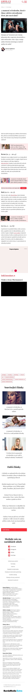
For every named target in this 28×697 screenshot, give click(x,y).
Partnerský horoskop (16, 588)
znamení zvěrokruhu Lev (20, 379)
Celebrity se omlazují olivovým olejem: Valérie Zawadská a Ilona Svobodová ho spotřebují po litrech (14, 475)
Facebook (13, 546)
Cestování (19, 590)
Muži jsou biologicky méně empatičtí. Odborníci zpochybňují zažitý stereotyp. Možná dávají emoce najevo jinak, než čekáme (12, 664)
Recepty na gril (12, 595)
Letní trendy (5, 595)
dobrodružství (4, 163)
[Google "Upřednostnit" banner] (14, 189)
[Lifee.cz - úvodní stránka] (6, 2)
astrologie (4, 374)
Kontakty (13, 564)
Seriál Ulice (5, 602)
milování (22, 374)
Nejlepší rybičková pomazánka (10, 613)
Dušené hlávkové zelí (7, 616)
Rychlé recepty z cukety (8, 612)
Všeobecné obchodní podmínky (13, 572)
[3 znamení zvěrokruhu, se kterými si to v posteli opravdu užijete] (14, 404)
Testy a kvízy (5, 590)
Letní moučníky (14, 605)
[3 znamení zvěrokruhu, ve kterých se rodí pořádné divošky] (14, 428)
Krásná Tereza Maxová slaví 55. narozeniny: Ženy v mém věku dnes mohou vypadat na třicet (13, 497)
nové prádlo (17, 233)
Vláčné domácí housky (8, 615)
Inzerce (13, 566)
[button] (23, 2)
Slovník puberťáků (7, 588)
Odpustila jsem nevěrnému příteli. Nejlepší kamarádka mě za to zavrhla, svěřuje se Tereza (12, 650)
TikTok (12, 552)
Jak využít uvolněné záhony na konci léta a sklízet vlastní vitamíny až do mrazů (12, 673)
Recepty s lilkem (17, 616)
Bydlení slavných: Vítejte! (8, 592)
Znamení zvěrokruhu (9, 377)
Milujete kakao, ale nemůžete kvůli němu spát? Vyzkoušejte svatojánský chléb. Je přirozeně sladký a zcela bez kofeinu (12, 677)
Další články (6, 530)
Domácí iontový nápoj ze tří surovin (11, 611)
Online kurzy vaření (13, 561)
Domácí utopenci (6, 619)
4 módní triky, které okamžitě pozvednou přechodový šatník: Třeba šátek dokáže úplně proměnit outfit (13, 628)
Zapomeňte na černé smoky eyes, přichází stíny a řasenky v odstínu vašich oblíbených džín (12, 659)
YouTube (13, 555)
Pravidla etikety (13, 587)
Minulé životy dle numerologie (10, 599)
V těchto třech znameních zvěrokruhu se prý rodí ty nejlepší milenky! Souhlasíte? (14, 455)
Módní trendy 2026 (7, 593)
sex (2, 377)
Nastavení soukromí (13, 580)
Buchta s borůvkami (16, 617)
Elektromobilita (6, 607)
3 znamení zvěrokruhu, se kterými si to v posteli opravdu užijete (14, 409)
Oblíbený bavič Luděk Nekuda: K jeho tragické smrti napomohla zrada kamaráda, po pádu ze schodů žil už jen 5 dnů (12, 645)
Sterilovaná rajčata (15, 610)
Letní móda (14, 593)
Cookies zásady (13, 574)
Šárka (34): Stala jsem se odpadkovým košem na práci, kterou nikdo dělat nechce (13, 508)
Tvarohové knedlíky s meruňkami (10, 620)
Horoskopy (16, 374)
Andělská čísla (12, 590)
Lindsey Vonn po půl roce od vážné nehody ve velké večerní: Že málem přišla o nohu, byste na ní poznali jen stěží (12, 636)
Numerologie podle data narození (10, 591)
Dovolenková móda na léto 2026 (10, 604)
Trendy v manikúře (15, 598)
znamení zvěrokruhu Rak (7, 381)
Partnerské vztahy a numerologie (10, 600)
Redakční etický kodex (13, 569)
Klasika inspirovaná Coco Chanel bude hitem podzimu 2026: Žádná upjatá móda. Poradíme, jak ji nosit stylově (13, 486)
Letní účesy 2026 (6, 605)
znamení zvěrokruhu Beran (7, 379)
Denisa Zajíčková (10, 48)
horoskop (10, 374)
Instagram (13, 549)
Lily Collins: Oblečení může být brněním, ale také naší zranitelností (13, 655)
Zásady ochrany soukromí (13, 577)
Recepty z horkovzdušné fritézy (10, 621)
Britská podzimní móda (14, 602)
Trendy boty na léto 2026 (8, 603)
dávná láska (14, 195)
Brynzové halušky (7, 617)
